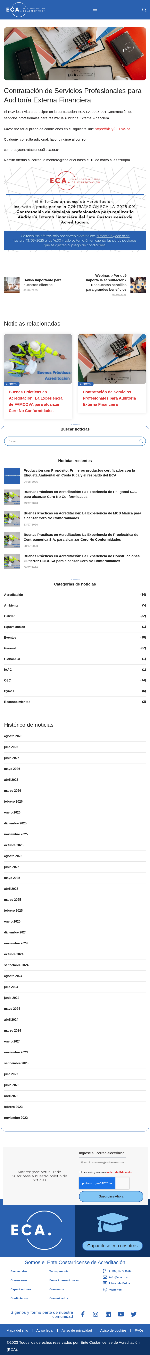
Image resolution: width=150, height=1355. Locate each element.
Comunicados (58, 1298)
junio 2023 (11, 1085)
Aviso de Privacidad (120, 1172)
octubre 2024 (13, 954)
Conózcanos (19, 1280)
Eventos (10, 637)
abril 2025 (11, 888)
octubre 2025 (13, 845)
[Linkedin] (108, 1314)
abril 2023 (11, 1096)
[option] (38, 376)
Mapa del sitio (17, 1330)
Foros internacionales (64, 1280)
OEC (7, 680)
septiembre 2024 (16, 965)
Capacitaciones (21, 1289)
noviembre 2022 (16, 1117)
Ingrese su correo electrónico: (102, 1153)
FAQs (139, 1330)
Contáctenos (19, 1298)
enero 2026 (12, 812)
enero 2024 (12, 1041)
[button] (144, 9)
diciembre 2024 (15, 932)
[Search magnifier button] (141, 441)
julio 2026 (11, 747)
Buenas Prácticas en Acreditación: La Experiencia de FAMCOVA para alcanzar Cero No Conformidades (35, 401)
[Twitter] (133, 1314)
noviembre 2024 (16, 943)
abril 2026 (11, 779)
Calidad (9, 616)
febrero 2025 (13, 910)
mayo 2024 (12, 1008)
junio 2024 (11, 997)
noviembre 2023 (16, 1052)
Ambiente (11, 605)
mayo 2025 (12, 878)
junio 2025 (11, 867)
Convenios (56, 1289)
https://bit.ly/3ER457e (112, 129)
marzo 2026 (12, 790)
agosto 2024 (13, 976)
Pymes (9, 691)
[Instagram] (95, 1314)
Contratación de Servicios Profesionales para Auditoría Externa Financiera (109, 398)
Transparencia (58, 1271)
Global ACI (12, 659)
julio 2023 (11, 1074)
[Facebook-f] (83, 1314)
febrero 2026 (13, 801)
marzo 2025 (12, 899)
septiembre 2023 (16, 1063)
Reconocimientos (17, 701)
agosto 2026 (13, 736)
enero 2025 (12, 921)
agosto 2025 (13, 856)
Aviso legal (44, 1330)
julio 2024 (11, 987)
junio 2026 (11, 758)
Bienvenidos (19, 1271)
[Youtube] (121, 1314)
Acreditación (13, 594)
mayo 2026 (12, 768)
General (12, 384)
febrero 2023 (13, 1106)
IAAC (8, 669)
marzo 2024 (12, 1030)
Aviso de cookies (113, 1330)
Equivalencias (14, 627)
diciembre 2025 (15, 823)
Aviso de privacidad (77, 1330)
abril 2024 (11, 1019)
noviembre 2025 (16, 834)
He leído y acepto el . (109, 1172)
